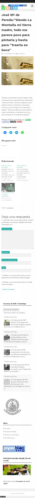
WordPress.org (10, 438)
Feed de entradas (10, 431)
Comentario (7, 229)
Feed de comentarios (12, 435)
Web (4, 268)
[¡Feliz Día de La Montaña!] (9, 173)
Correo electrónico (9, 260)
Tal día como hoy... (10, 317)
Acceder (7, 428)
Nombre (5, 252)
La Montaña (10, 208)
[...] (24, 327)
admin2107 (21, 53)
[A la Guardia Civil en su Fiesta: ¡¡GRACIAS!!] (8, 187)
